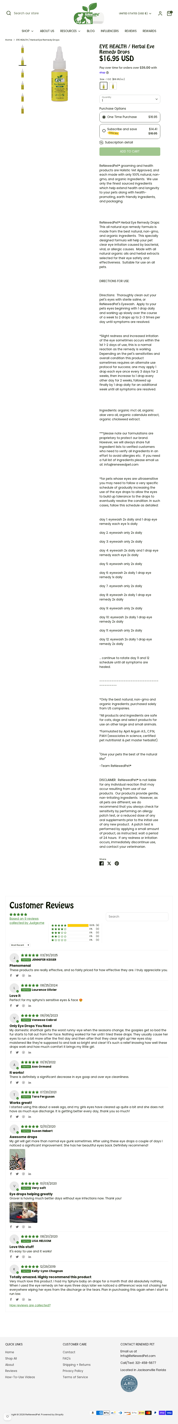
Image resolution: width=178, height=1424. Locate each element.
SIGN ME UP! (45, 723)
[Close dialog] (171, 660)
